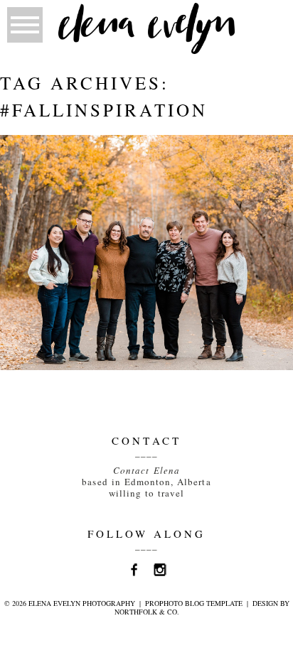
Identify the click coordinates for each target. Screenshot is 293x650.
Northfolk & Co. (146, 612)
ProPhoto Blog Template (194, 603)
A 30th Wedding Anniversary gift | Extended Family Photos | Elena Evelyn (145, 177)
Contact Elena (146, 470)
